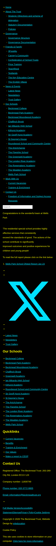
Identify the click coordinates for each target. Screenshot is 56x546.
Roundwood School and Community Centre (26, 389)
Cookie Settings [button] (42, 512)
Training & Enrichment (16, 447)
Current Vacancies (14, 439)
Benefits (9, 443)
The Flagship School (15, 407)
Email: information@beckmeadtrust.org (22, 495)
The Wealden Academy (16, 420)
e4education (19, 523)
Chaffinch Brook (13, 371)
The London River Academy (19, 411)
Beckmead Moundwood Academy (21, 367)
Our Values (10, 452)
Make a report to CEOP (16, 456)
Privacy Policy (27, 512)
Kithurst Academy (14, 385)
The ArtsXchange (13, 402)
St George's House (14, 398)
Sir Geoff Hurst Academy (17, 393)
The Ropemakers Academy (18, 415)
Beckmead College (14, 358)
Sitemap (17, 512)
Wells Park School (14, 424)
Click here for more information (28, 541)
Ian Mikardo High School (17, 380)
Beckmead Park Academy (18, 363)
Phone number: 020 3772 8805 (18, 488)
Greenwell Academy (15, 376)
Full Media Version (12, 508)
